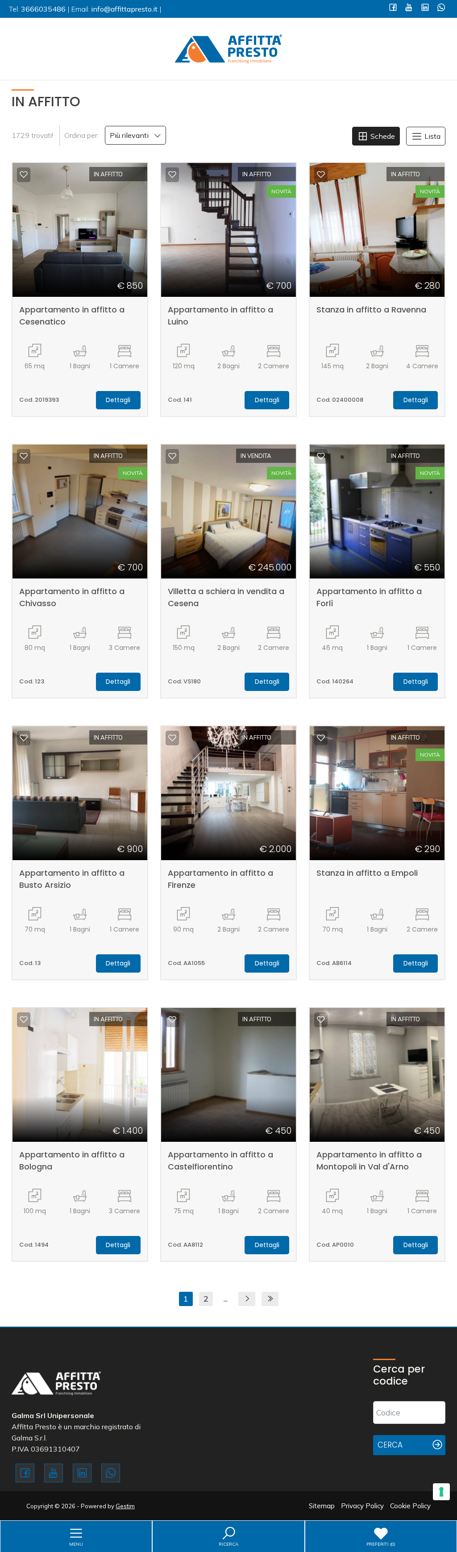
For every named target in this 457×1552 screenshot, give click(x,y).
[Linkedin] (425, 8)
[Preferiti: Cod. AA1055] (172, 737)
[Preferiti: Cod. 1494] (23, 1019)
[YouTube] (409, 8)
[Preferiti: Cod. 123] (23, 456)
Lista (431, 136)
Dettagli (118, 399)
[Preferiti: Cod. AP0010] (320, 1019)
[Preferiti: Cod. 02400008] (320, 174)
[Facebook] (393, 8)
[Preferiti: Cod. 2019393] (23, 174)
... (226, 1299)
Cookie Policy (410, 1506)
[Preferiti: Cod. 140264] (320, 456)
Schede (382, 136)
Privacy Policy (362, 1506)
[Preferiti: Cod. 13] (23, 737)
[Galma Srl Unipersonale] (228, 48)
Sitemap (322, 1506)
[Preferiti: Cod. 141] (172, 174)
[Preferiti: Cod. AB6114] (320, 737)
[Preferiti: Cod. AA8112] (172, 1019)
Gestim (125, 1506)
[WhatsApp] (441, 8)
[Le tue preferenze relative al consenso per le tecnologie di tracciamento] (441, 1491)
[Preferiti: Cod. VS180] (172, 456)
